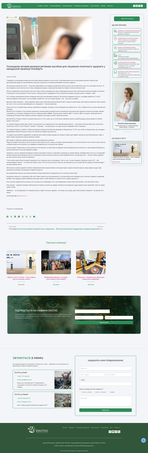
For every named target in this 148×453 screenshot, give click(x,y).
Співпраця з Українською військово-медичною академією (91, 278)
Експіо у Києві (86, 392)
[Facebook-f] (134, 6)
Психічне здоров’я (55, 5)
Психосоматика (67, 5)
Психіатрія (71, 427)
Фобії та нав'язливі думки (127, 47)
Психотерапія (104, 427)
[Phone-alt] (142, 6)
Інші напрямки (94, 5)
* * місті (82, 380)
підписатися (104, 322)
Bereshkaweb (85, 450)
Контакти (110, 5)
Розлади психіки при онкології (128, 71)
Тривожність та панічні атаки (128, 38)
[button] (7, 217)
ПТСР (119, 55)
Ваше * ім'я (78, 307)
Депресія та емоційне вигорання (129, 31)
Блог (111, 427)
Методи (103, 5)
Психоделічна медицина (81, 5)
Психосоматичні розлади (127, 62)
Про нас (46, 5)
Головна (40, 5)
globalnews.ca (22, 196)
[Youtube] (137, 6)
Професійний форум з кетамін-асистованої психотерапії (56, 278)
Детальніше (21, 284)
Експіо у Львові (100, 392)
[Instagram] (139, 6)
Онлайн (112, 392)
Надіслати (105, 410)
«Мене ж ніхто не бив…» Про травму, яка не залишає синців (21, 278)
